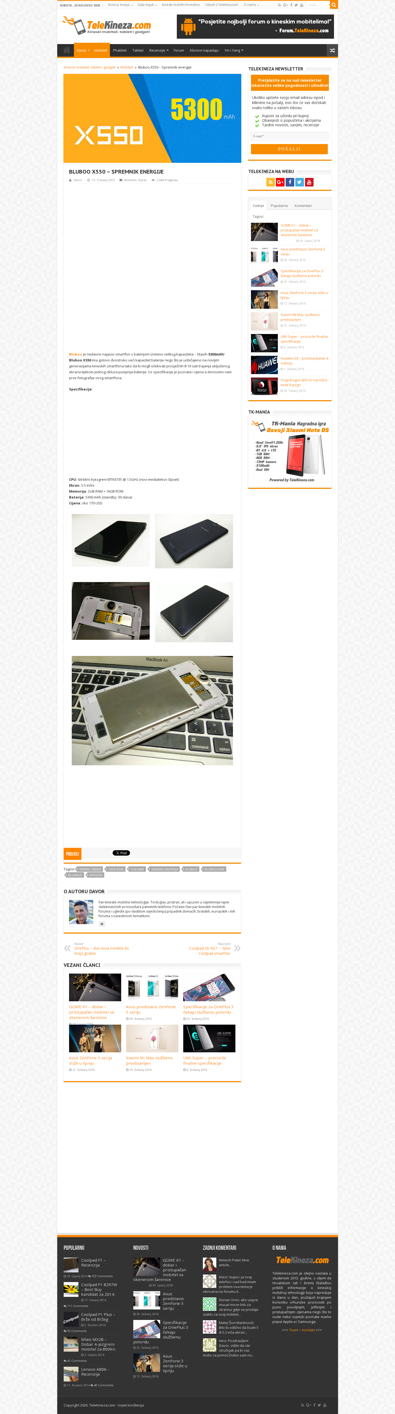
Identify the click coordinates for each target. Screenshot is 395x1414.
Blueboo (75, 875)
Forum (179, 50)
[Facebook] (291, 5)
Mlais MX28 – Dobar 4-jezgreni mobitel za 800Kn (98, 1344)
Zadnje (258, 205)
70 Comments (77, 1331)
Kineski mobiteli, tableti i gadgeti (90, 67)
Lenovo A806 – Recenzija (95, 1371)
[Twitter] (296, 5)
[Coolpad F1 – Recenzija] (71, 1265)
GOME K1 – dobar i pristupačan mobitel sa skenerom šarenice (91, 1012)
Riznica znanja (119, 4)
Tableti (137, 50)
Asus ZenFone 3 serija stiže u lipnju (90, 1060)
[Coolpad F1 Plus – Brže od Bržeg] (71, 1319)
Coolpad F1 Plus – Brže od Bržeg (98, 1317)
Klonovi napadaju (204, 50)
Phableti (120, 50)
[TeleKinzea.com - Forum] (255, 26)
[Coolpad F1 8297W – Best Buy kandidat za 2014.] (71, 1289)
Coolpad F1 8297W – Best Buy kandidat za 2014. (99, 1289)
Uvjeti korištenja (131, 1405)
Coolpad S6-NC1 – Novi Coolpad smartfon (209, 949)
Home (67, 49)
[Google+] (286, 5)
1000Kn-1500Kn (90, 869)
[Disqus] (152, 1160)
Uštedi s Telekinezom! (221, 4)
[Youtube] (302, 5)
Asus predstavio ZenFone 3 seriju (173, 1301)
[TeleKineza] (106, 24)
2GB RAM (137, 869)
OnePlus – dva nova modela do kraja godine (101, 949)
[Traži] (334, 5)
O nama (250, 4)
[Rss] (280, 5)
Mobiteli (100, 50)
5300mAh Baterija (164, 869)
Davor (78, 180)
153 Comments (102, 1276)
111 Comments (77, 1306)
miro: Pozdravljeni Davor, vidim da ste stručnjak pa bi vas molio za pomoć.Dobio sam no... (228, 1348)
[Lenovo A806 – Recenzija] (71, 1374)
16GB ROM (116, 869)
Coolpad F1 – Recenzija (93, 1262)
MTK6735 (95, 875)
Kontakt (308, 1329)
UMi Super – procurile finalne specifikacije (204, 1060)
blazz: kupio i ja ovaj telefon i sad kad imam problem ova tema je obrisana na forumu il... (229, 1284)
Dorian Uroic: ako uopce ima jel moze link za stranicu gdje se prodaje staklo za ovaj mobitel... (230, 1307)
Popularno (279, 205)
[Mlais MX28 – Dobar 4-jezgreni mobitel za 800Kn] (71, 1344)
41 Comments (77, 1361)
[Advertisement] (152, 266)
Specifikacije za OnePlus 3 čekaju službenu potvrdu (208, 1009)
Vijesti (81, 50)
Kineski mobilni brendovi (181, 4)
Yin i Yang (232, 50)
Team (293, 1329)
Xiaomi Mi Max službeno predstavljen (149, 1060)
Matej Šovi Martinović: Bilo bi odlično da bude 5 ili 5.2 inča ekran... (238, 1327)
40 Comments (103, 1385)
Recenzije (157, 50)
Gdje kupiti (146, 4)
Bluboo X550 (214, 869)
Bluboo (75, 354)
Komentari (303, 205)
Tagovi (258, 216)
